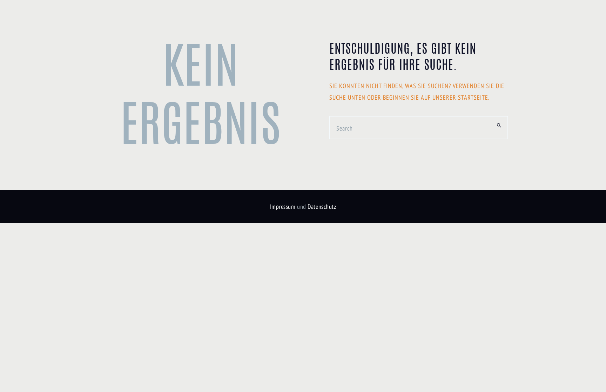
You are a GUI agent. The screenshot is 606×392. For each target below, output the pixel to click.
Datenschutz (322, 206)
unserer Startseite (460, 97)
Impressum (283, 206)
